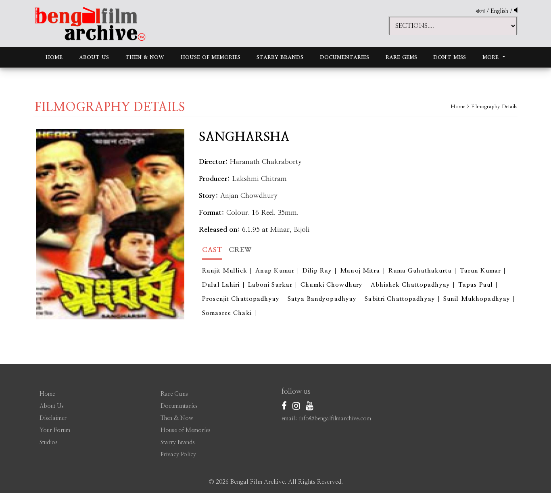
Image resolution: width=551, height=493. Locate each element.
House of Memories (210, 57)
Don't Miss (449, 57)
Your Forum (55, 430)
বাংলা (480, 11)
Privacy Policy (178, 454)
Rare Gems (401, 57)
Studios (49, 442)
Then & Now (144, 57)
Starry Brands (280, 57)
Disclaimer (53, 418)
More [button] (491, 57)
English (500, 11)
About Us (94, 57)
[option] (110, 224)
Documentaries (344, 57)
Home (54, 57)
